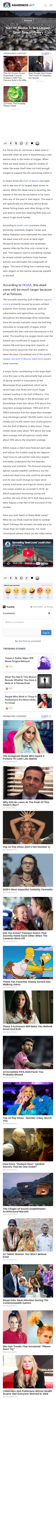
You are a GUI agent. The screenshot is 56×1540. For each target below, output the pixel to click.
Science (28, 20)
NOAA (27, 285)
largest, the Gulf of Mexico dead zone (23, 359)
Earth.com (22, 225)
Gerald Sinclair (22, 40)
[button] (51, 5)
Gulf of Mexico (31, 181)
